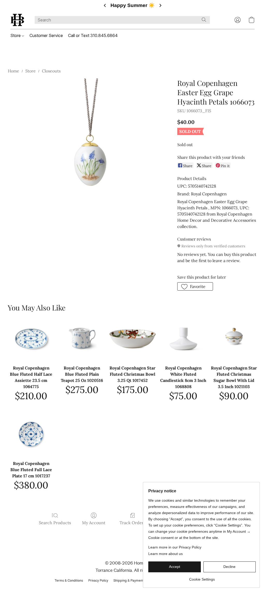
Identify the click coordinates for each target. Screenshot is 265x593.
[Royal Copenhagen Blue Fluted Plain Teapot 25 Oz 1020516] (81, 338)
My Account (93, 522)
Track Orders (132, 522)
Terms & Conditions (69, 580)
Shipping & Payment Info (131, 580)
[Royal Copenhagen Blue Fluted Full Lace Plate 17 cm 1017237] (31, 434)
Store (16, 35)
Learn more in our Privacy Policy (174, 547)
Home (13, 70)
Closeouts (51, 70)
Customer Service (46, 35)
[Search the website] (204, 19)
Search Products (55, 522)
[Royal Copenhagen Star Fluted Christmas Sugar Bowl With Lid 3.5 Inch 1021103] (234, 338)
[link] (202, 577)
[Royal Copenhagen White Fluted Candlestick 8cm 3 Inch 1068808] (183, 338)
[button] (17, 19)
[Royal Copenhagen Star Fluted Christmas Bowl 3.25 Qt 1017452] (132, 338)
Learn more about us (165, 554)
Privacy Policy (98, 580)
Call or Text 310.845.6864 (93, 35)
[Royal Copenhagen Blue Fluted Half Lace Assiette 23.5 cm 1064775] (31, 338)
